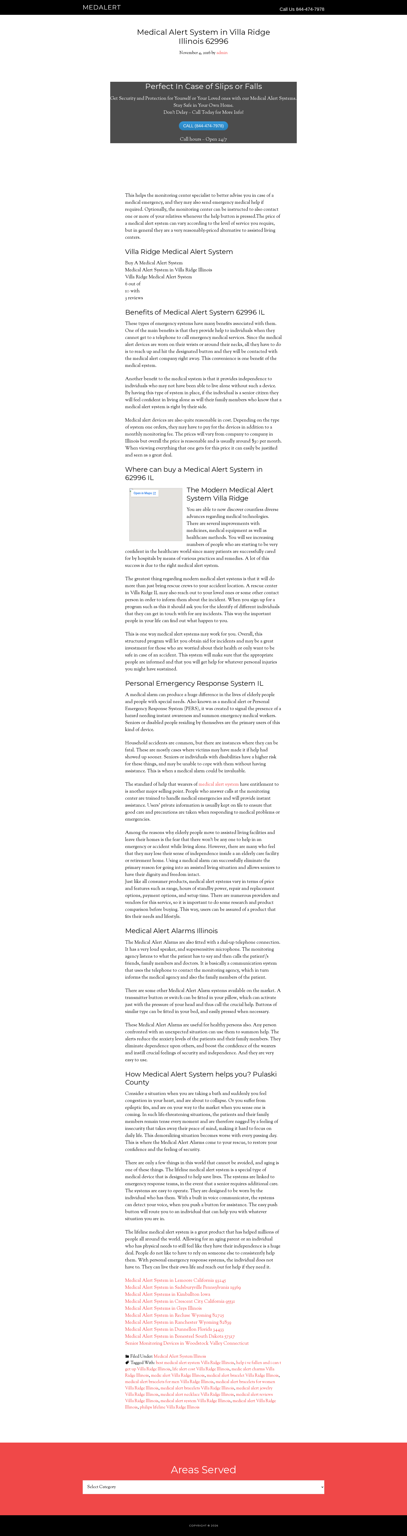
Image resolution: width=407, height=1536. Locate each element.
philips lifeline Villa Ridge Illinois (169, 1407)
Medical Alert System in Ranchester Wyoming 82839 (178, 1322)
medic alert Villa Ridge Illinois (178, 1376)
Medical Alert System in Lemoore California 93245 (175, 1280)
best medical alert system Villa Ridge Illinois (195, 1363)
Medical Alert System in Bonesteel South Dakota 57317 (180, 1336)
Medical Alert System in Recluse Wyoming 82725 (174, 1315)
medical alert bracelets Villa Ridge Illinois (197, 1388)
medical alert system (219, 784)
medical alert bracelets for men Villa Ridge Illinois (169, 1382)
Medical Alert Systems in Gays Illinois (163, 1308)
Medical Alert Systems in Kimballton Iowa (167, 1294)
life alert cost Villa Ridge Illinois (200, 1369)
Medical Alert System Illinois (180, 1357)
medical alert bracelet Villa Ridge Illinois (243, 1376)
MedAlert (102, 7)
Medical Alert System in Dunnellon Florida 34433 (174, 1329)
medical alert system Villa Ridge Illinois (195, 1401)
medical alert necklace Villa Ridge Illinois (197, 1395)
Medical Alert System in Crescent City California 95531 (180, 1301)
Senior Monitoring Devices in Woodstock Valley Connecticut (187, 1343)
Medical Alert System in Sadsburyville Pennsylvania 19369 (183, 1287)
